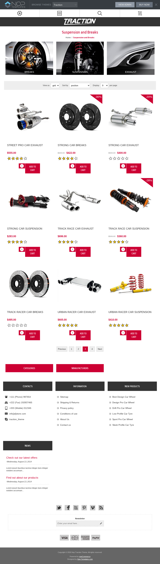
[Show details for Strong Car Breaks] (80, 116)
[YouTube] (75, 507)
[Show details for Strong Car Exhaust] (130, 116)
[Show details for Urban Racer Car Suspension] (130, 283)
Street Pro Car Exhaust (25, 145)
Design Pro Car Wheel (123, 402)
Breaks (29, 72)
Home (68, 37)
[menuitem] (80, 397)
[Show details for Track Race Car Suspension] (130, 200)
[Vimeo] (92, 507)
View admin (124, 4)
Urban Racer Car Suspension (129, 312)
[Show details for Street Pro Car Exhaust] (29, 116)
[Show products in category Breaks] (29, 58)
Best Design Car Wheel (123, 397)
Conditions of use (68, 413)
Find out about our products (22, 477)
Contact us (65, 425)
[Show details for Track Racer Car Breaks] (29, 283)
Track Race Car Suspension (128, 228)
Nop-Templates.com (85, 559)
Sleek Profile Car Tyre (123, 425)
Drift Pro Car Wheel (122, 408)
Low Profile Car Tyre (122, 413)
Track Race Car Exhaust (76, 228)
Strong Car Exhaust (123, 145)
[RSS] (101, 507)
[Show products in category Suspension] (80, 58)
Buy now (144, 4)
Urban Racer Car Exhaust (77, 312)
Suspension (80, 72)
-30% (98, 96)
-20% (149, 96)
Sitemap (64, 397)
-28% (149, 180)
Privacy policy (67, 408)
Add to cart (32, 168)
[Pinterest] (84, 507)
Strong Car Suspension (24, 228)
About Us (64, 419)
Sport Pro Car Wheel (122, 419)
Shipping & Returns (69, 402)
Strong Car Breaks (72, 145)
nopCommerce (84, 556)
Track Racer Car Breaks (25, 312)
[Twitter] (58, 507)
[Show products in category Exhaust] (131, 58)
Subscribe (101, 523)
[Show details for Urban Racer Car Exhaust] (80, 283)
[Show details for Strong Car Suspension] (29, 200)
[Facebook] (67, 507)
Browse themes (41, 4)
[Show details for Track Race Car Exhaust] (80, 200)
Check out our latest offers (21, 457)
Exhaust (130, 72)
